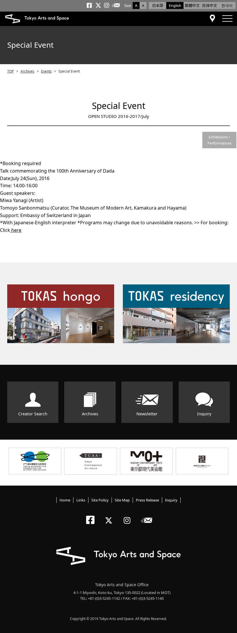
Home (65, 500)
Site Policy (100, 500)
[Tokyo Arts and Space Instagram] (129, 515)
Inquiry (204, 414)
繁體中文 (192, 5)
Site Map (122, 500)
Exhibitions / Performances (220, 140)
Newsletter (147, 414)
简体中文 (209, 5)
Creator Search (32, 414)
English (175, 5)
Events (46, 71)
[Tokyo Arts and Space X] (110, 515)
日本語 (157, 5)
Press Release (147, 500)
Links (80, 500)
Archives (27, 71)
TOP (10, 71)
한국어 (227, 5)
